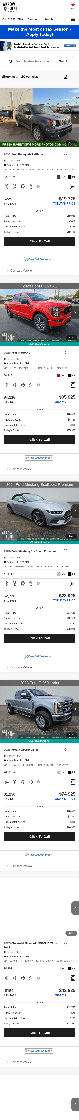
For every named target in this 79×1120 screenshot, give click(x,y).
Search (63, 61)
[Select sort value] (73, 76)
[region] (40, 224)
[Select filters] (65, 77)
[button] (12, 19)
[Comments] (72, 186)
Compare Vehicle (21, 270)
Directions (34, 19)
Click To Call (39, 241)
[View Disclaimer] (38, 186)
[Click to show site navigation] (73, 20)
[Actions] (72, 154)
